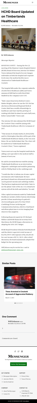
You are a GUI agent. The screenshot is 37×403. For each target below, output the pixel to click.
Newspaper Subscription (10, 376)
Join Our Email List (9, 382)
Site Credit (26, 401)
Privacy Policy (25, 376)
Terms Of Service (26, 379)
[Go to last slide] (5, 284)
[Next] (32, 284)
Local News (4, 8)
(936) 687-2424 (25, 396)
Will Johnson (6, 25)
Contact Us (7, 394)
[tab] (16, 303)
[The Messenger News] (10, 2)
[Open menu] (32, 2)
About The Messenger (9, 391)
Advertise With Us (8, 379)
